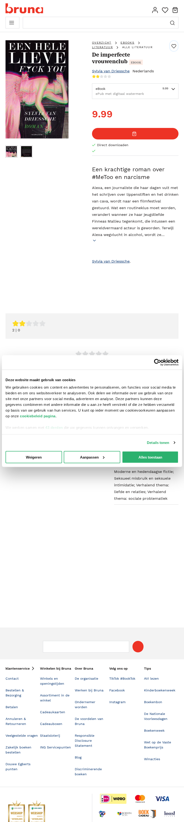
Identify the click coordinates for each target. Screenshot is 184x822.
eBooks (127, 42)
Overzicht (101, 42)
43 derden (54, 427)
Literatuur (102, 47)
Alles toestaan (150, 457)
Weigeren (34, 457)
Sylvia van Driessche (111, 71)
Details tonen (158, 443)
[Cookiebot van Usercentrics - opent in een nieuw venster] (157, 362)
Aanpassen (89, 457)
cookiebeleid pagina (38, 416)
